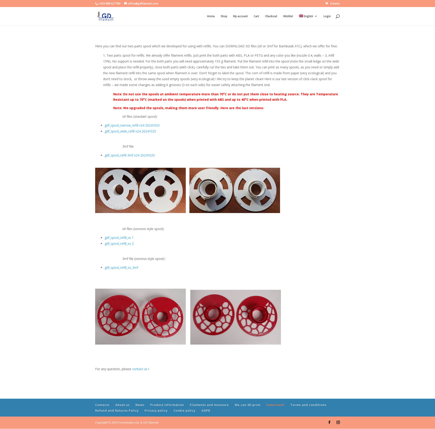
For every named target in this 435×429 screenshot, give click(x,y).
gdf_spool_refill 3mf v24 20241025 (130, 155)
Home (211, 16)
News (139, 405)
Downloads (275, 405)
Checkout (271, 16)
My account (240, 16)
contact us (139, 369)
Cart (256, 16)
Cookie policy (185, 410)
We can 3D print (248, 405)
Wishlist (288, 16)
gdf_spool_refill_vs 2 (119, 243)
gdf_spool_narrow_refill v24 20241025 (132, 125)
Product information (167, 405)
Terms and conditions (308, 405)
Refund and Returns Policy (117, 410)
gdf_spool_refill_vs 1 (119, 237)
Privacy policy (156, 410)
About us (122, 405)
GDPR (205, 410)
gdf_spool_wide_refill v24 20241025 (130, 131)
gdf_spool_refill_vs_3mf (121, 267)
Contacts (102, 405)
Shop (224, 16)
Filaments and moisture (209, 405)
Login (327, 16)
